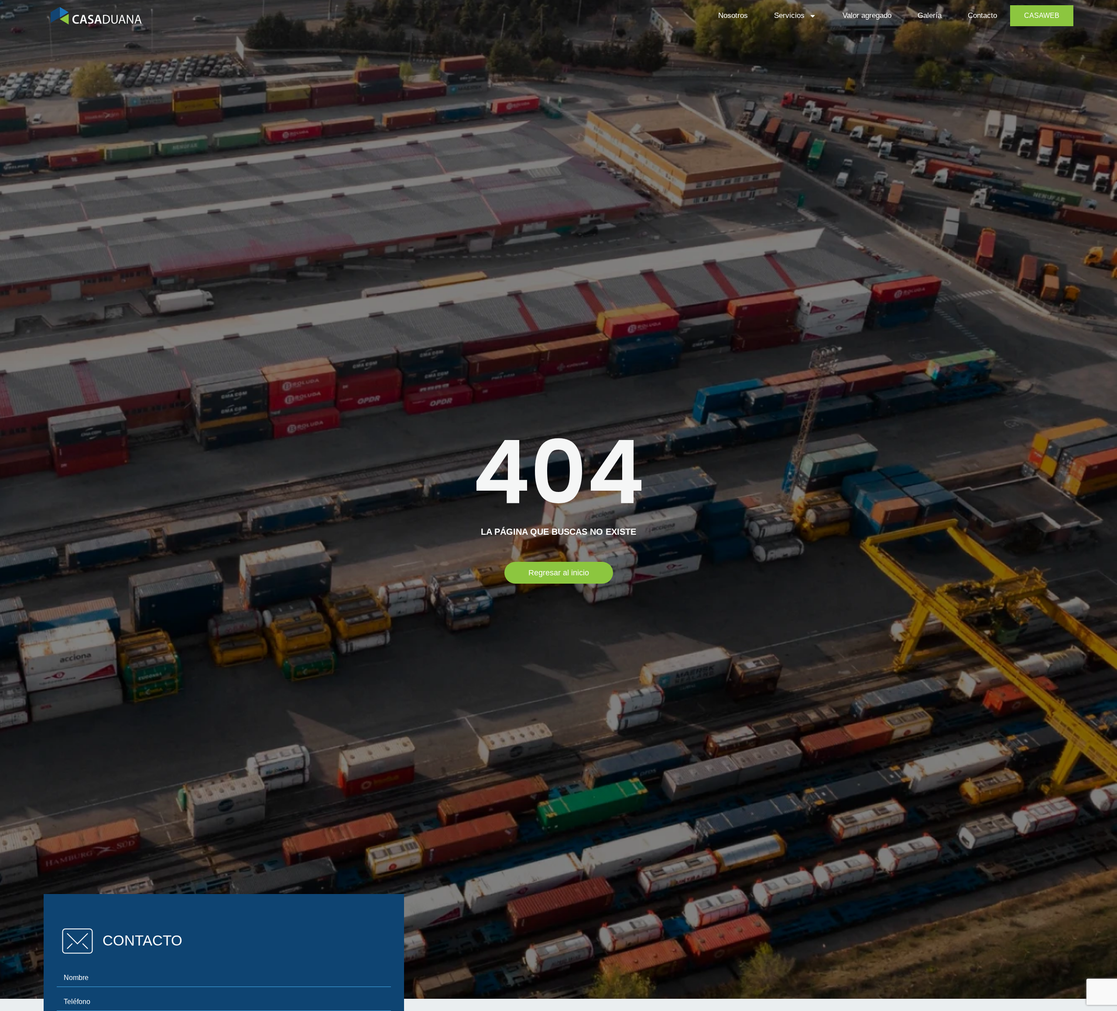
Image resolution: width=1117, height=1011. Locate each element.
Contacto (982, 15)
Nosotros (733, 15)
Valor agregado (867, 15)
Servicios (789, 15)
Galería (930, 15)
